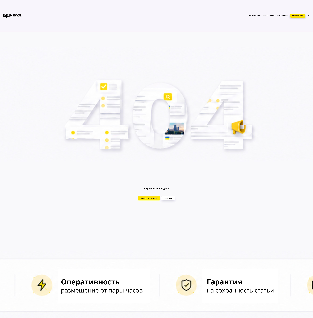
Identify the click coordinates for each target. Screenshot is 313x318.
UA (309, 16)
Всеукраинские (255, 16)
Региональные (269, 16)
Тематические (282, 16)
